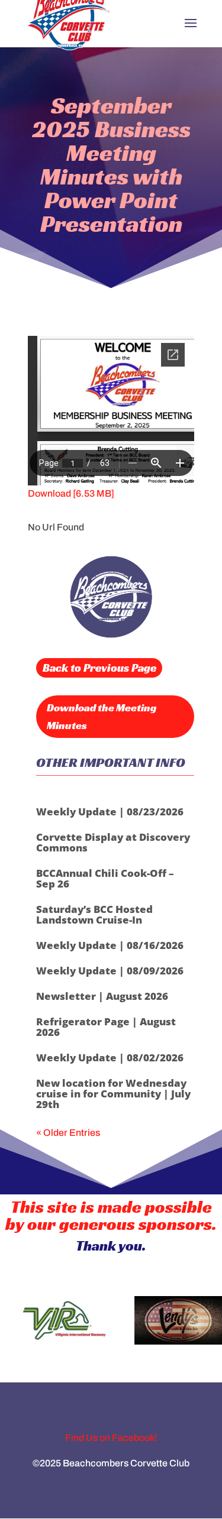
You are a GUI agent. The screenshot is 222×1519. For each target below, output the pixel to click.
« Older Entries (68, 1133)
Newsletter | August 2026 (102, 996)
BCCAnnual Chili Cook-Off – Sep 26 (105, 878)
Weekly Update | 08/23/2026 (110, 811)
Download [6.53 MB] (71, 493)
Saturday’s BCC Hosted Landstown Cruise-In (94, 914)
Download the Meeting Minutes (101, 717)
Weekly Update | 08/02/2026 (110, 1057)
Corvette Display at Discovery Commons (113, 842)
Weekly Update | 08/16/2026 (110, 945)
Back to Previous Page (99, 667)
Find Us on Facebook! (111, 1438)
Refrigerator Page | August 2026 (106, 1027)
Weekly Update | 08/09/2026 (110, 970)
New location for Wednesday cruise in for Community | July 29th (113, 1093)
